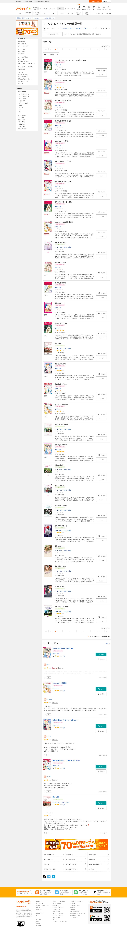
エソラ (49, 736)
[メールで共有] (49, 878)
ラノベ (62, 13)
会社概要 (72, 903)
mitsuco (49, 699)
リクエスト (56, 919)
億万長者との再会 (60, 263)
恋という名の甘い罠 (61, 445)
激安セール (21, 59)
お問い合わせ (56, 917)
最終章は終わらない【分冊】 (64, 182)
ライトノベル (22, 98)
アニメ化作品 (21, 49)
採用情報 (72, 907)
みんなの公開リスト (23, 76)
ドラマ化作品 (21, 51)
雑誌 (20, 105)
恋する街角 (58, 343)
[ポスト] (44, 876)
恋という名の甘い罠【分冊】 (64, 80)
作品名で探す (21, 119)
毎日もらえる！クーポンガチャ (26, 63)
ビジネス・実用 (23, 103)
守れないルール (59, 303)
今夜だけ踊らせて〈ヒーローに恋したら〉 (66, 720)
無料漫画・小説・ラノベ (42, 905)
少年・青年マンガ (28, 13)
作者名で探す (21, 122)
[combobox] (47, 8)
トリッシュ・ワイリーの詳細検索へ (99, 636)
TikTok (37, 921)
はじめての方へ (99, 13)
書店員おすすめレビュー (24, 79)
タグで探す (21, 117)
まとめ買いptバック (23, 61)
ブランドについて (75, 905)
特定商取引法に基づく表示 (77, 913)
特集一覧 (20, 72)
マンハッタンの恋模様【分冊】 (64, 222)
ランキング (39, 909)
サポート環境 (56, 911)
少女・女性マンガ (37, 13)
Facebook (38, 925)
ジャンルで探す (22, 115)
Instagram (38, 919)
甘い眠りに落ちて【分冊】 (63, 121)
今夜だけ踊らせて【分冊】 (63, 161)
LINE (37, 915)
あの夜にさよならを (82, 28)
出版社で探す (21, 126)
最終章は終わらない (61, 242)
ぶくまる (20, 83)
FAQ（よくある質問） (58, 913)
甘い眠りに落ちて (60, 283)
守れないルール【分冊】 (62, 141)
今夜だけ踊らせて (60, 364)
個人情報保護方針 (75, 911)
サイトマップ (74, 917)
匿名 (48, 665)
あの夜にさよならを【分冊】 (64, 202)
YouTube (38, 923)
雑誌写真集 (87, 13)
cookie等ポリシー (75, 915)
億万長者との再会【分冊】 (63, 101)
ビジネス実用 (78, 13)
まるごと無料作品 (23, 57)
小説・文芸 (70, 13)
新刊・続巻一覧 (22, 44)
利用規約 (72, 909)
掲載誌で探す (21, 124)
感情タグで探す (22, 128)
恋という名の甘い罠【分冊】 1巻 (63, 648)
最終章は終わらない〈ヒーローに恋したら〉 (66, 760)
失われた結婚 (59, 465)
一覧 (108, 643)
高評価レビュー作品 (23, 81)
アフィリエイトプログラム (60, 921)
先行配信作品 (21, 69)
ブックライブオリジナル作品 (26, 67)
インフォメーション (58, 915)
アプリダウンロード (58, 907)
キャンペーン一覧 (23, 74)
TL (53, 13)
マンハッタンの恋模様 (62, 404)
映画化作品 (21, 53)
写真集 (21, 107)
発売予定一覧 (21, 41)
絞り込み (35, 8)
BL (45, 13)
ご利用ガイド (108, 13)
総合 (20, 13)
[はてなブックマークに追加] (53, 878)
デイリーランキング (23, 46)
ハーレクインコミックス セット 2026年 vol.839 (70, 60)
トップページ (39, 903)
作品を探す (56, 905)
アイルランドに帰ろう (67, 28)
